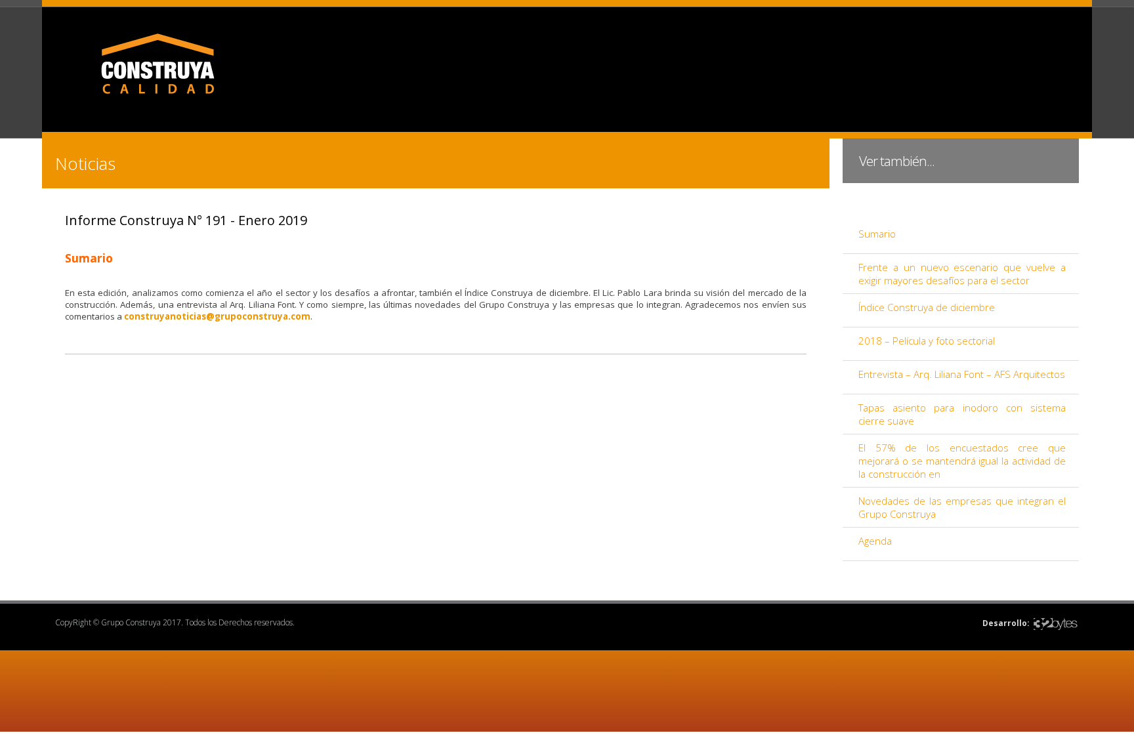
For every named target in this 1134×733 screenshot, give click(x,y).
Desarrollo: (1006, 623)
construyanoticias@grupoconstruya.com (217, 316)
